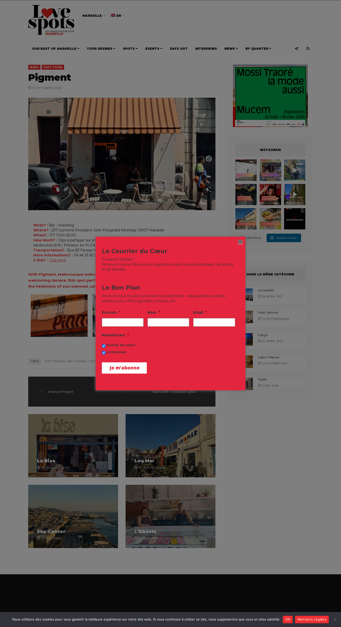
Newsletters (115, 335)
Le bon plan (116, 352)
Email (200, 312)
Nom (154, 312)
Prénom (111, 312)
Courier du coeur (121, 345)
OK (287, 619)
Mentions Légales (312, 619)
